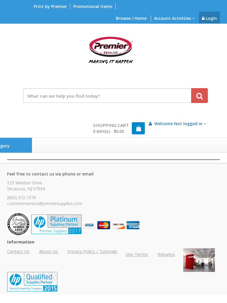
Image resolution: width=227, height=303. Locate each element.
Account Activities (173, 18)
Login (211, 18)
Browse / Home (131, 18)
